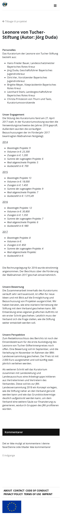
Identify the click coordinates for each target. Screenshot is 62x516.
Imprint (47, 494)
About (8, 490)
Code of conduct (37, 490)
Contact (18, 490)
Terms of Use (32, 494)
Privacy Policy (13, 494)
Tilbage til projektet (16, 21)
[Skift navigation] (55, 5)
